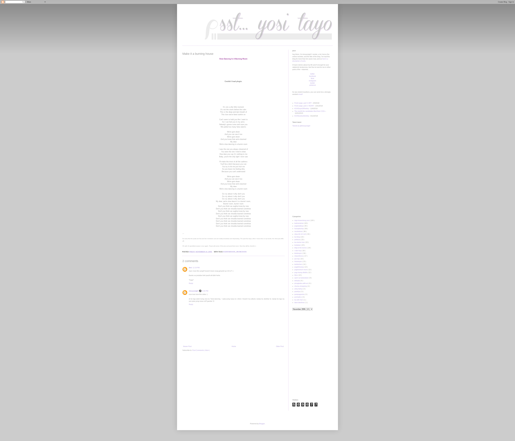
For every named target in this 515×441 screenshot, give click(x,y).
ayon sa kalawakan (301, 278)
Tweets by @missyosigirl (301, 126)
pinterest (312, 85)
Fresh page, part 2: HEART (304, 106)
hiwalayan (298, 261)
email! (300, 94)
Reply (191, 283)
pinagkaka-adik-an (301, 283)
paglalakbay (299, 226)
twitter (312, 74)
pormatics (298, 297)
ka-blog (297, 237)
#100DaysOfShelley (301, 108)
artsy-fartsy (298, 289)
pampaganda (299, 294)
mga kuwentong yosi (302, 220)
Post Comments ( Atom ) (201, 350)
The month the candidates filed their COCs (309, 111)
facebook (312, 76)
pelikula (297, 240)
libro (296, 275)
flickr (312, 78)
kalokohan (298, 264)
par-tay (297, 259)
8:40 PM (205, 291)
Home (234, 346)
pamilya (297, 291)
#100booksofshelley (301, 116)
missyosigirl (193, 291)
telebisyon (298, 253)
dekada (297, 281)
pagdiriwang (299, 267)
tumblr (312, 83)
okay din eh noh (300, 234)
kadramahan (229, 252)
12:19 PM (196, 268)
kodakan (297, 245)
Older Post (280, 346)
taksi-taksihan (299, 302)
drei (190, 268)
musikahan (241, 252)
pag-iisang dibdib (301, 272)
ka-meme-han (299, 242)
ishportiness (299, 256)
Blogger (262, 424)
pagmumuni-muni (301, 270)
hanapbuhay (299, 229)
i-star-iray (298, 251)
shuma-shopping (300, 286)
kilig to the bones (300, 248)
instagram (312, 81)
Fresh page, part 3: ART (303, 103)
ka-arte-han (298, 300)
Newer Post (187, 346)
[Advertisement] (312, 171)
